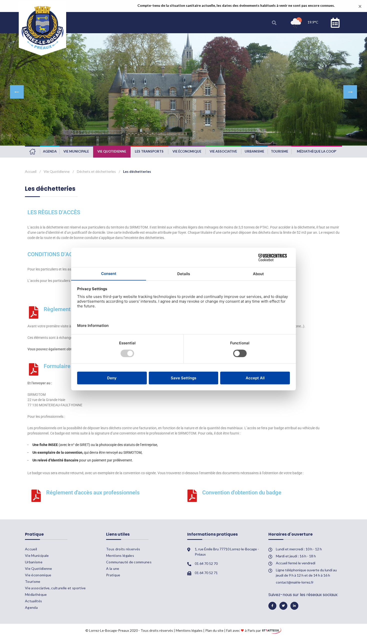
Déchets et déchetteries (96, 171)
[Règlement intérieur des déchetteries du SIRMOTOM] (33, 312)
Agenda (50, 151)
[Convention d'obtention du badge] (192, 495)
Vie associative (223, 151)
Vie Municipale (76, 151)
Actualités (33, 601)
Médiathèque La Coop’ (317, 151)
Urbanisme (254, 151)
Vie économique (187, 151)
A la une (112, 568)
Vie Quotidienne (111, 151)
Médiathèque (36, 594)
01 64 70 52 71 (206, 573)
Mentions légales (120, 555)
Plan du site (214, 630)
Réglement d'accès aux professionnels (93, 492)
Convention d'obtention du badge (241, 492)
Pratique (113, 575)
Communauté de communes (129, 562)
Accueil (32, 152)
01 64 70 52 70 (206, 563)
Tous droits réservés (123, 549)
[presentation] (17, 92)
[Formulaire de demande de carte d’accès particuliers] (33, 369)
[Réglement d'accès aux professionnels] (36, 495)
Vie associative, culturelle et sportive (55, 588)
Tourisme (279, 151)
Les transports (149, 151)
